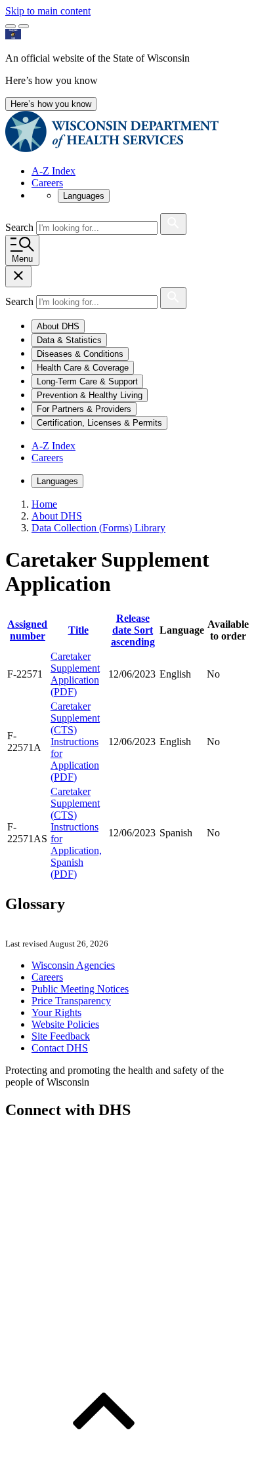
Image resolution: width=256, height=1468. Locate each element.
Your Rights (56, 1012)
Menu (22, 259)
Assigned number (27, 630)
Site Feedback (61, 1036)
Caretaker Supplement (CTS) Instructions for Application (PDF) (75, 742)
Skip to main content (48, 10)
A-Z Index (53, 170)
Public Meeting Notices (80, 988)
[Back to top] (103, 1456)
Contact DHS (60, 1047)
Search (20, 227)
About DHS (57, 515)
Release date (133, 630)
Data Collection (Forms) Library (98, 527)
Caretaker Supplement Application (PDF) (75, 674)
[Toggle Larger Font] (10, 26)
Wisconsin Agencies (73, 965)
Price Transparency (71, 1000)
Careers (47, 182)
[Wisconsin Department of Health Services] (112, 148)
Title (78, 630)
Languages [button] (83, 196)
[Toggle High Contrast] (23, 26)
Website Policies (65, 1024)
